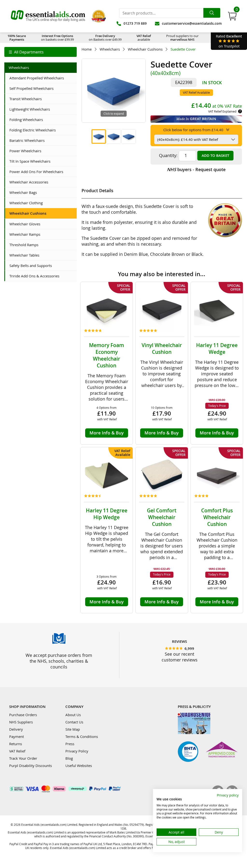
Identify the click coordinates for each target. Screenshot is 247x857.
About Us (73, 714)
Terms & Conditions (81, 736)
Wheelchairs (110, 49)
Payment (16, 736)
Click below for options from (193, 129)
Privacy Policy (76, 751)
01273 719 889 (135, 23)
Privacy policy (228, 795)
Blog (69, 758)
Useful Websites (78, 765)
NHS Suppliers (21, 722)
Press (69, 743)
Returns (15, 743)
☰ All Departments (26, 52)
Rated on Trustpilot (229, 41)
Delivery (16, 729)
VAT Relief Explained (222, 111)
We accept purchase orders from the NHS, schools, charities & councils (59, 661)
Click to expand (113, 113)
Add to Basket (215, 155)
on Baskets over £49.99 (105, 38)
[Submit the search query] (211, 13)
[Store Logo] (48, 16)
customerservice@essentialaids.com (192, 23)
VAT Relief (17, 751)
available (144, 38)
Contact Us (74, 722)
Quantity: (168, 155)
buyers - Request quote (196, 169)
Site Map (72, 729)
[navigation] (40, 52)
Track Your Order (23, 758)
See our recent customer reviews (180, 657)
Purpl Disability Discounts (30, 765)
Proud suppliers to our (182, 38)
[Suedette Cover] (98, 136)
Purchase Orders (23, 714)
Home (87, 49)
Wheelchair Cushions (145, 49)
